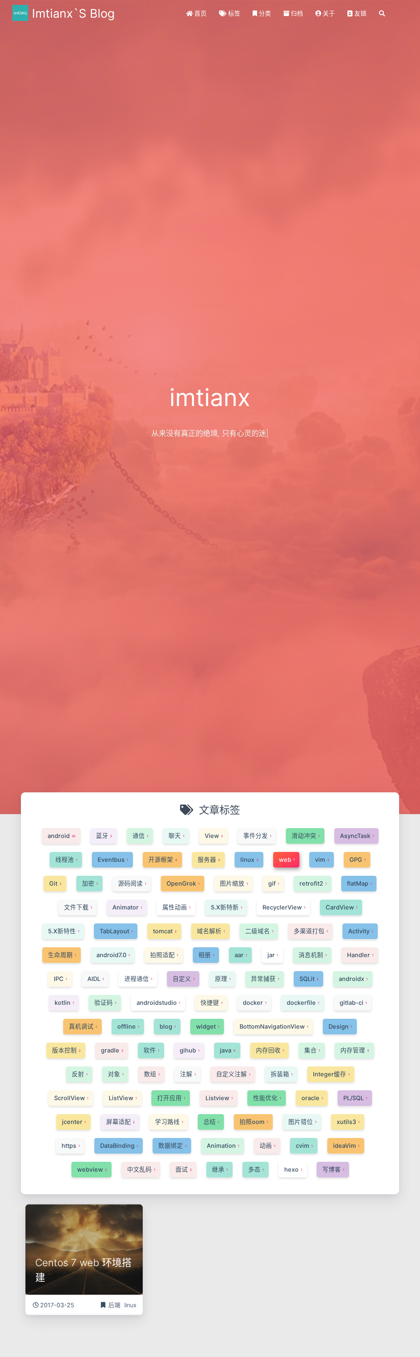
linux (130, 1304)
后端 (115, 1304)
